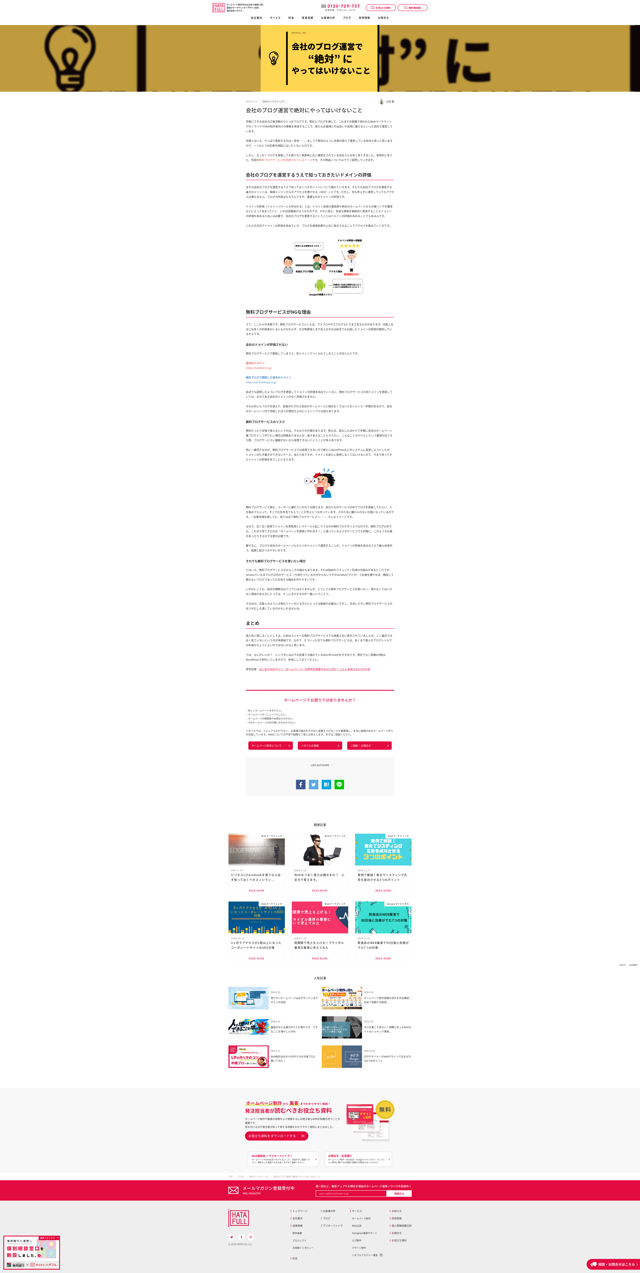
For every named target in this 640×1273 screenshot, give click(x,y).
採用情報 (364, 18)
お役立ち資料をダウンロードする (272, 1136)
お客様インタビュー (303, 1247)
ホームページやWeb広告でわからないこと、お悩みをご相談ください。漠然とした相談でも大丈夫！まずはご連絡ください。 (281, 1159)
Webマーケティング (273, 101)
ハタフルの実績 (310, 745)
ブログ (347, 18)
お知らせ (397, 1211)
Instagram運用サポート (364, 1233)
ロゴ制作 (356, 1240)
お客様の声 (328, 18)
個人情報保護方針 (402, 1225)
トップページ (300, 1211)
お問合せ (383, 18)
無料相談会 (415, 7)
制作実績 (297, 1233)
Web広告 (357, 1225)
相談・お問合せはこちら (616, 1264)
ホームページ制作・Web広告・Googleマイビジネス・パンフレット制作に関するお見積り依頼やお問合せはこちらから (356, 1159)
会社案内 (256, 18)
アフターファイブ (333, 1225)
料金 (295, 1258)
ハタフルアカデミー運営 (366, 1255)
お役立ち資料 (383, 7)
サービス (357, 1211)
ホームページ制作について (267, 745)
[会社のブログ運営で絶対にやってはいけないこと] (326, 787)
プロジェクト (299, 1240)
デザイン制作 (359, 1247)
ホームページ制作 (361, 1218)
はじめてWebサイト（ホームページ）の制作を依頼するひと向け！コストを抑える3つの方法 (314, 669)
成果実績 (307, 18)
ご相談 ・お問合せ (360, 745)
